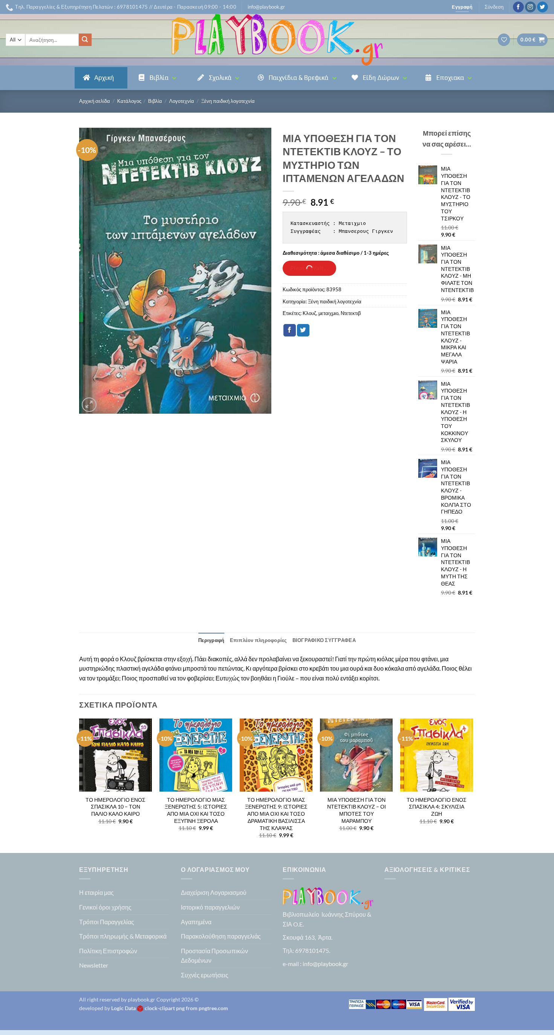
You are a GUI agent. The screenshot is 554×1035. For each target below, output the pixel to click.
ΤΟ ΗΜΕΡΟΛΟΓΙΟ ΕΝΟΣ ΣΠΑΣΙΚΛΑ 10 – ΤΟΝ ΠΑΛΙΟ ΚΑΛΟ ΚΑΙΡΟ (115, 807)
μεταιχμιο (328, 313)
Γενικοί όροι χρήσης (105, 907)
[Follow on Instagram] (530, 7)
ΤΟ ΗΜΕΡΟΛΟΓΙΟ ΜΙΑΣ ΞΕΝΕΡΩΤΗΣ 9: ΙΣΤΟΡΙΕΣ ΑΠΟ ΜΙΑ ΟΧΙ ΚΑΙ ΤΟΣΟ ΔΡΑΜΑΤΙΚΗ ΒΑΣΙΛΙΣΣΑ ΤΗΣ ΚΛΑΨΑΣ (276, 814)
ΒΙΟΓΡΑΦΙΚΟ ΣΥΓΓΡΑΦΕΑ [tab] (324, 640)
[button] (266, 6)
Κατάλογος (129, 101)
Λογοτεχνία (181, 101)
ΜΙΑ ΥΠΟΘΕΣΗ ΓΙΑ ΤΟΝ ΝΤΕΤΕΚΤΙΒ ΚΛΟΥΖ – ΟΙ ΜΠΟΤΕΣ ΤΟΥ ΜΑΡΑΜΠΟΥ (356, 810)
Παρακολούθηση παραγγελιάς (221, 936)
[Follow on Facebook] (518, 7)
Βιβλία (155, 101)
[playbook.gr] (277, 40)
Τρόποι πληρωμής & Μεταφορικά (123, 936)
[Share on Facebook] (289, 330)
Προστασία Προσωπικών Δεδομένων (214, 955)
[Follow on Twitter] (542, 7)
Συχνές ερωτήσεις (204, 974)
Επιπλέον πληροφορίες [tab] (258, 640)
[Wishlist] (504, 40)
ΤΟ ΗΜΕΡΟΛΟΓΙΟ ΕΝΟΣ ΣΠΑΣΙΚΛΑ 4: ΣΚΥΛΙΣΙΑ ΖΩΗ (437, 807)
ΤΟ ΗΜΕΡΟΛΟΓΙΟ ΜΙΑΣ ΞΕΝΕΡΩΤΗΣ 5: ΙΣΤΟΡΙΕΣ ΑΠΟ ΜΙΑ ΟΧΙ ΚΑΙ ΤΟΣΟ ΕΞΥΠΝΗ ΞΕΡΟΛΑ (196, 810)
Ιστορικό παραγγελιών (210, 907)
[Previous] (79, 785)
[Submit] (85, 40)
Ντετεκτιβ (351, 313)
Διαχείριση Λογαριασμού (213, 892)
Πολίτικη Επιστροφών (108, 950)
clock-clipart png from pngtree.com (186, 1008)
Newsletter (93, 965)
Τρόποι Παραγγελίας (106, 921)
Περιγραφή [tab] (211, 640)
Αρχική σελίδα (94, 101)
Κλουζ (309, 313)
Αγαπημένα (196, 921)
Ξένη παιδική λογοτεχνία (228, 101)
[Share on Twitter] (303, 330)
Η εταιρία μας (96, 892)
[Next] (472, 785)
